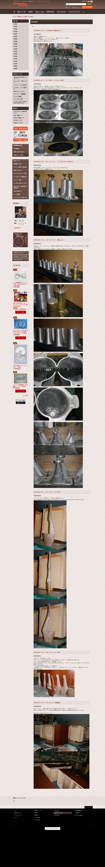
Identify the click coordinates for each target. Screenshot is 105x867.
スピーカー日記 (17, 180)
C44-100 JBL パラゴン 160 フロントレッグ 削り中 (47, 652)
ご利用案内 (16, 148)
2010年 (15, 63)
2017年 (15, 46)
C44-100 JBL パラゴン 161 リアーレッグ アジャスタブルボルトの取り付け (53, 161)
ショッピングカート (18, 815)
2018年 (15, 43)
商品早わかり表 (17, 164)
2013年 (15, 56)
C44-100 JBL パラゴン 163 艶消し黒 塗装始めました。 (48, 30)
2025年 (15, 26)
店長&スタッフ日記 (18, 155)
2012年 (15, 58)
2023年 (15, 31)
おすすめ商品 (37, 817)
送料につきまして (18, 170)
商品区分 (36, 812)
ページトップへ (89, 807)
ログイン (68, 7)
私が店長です (17, 227)
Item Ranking (37, 819)
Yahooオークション (18, 252)
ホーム (15, 810)
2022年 (15, 34)
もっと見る (25, 395)
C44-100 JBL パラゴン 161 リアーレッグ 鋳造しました (49, 240)
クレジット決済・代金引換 (20, 167)
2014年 (15, 53)
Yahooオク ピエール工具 (20, 256)
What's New (57, 810)
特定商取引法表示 (18, 145)
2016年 (15, 48)
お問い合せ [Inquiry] (19, 151)
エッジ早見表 (17, 194)
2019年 (15, 41)
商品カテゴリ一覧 (38, 810)
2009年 (15, 66)
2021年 (15, 36)
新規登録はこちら (76, 7)
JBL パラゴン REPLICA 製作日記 (20, 187)
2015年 (15, 51)
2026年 (15, 24)
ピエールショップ (18, 259)
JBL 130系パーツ (18, 191)
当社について (17, 160)
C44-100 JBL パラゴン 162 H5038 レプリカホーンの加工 (50, 80)
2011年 (15, 61)
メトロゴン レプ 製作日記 (20, 176)
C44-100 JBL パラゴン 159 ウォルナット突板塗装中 (47, 702)
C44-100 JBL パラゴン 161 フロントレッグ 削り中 (47, 492)
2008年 (15, 68)
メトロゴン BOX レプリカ (20, 183)
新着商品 (36, 815)
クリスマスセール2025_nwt (20, 197)
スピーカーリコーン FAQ (20, 173)
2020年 (15, 39)
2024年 (15, 29)
